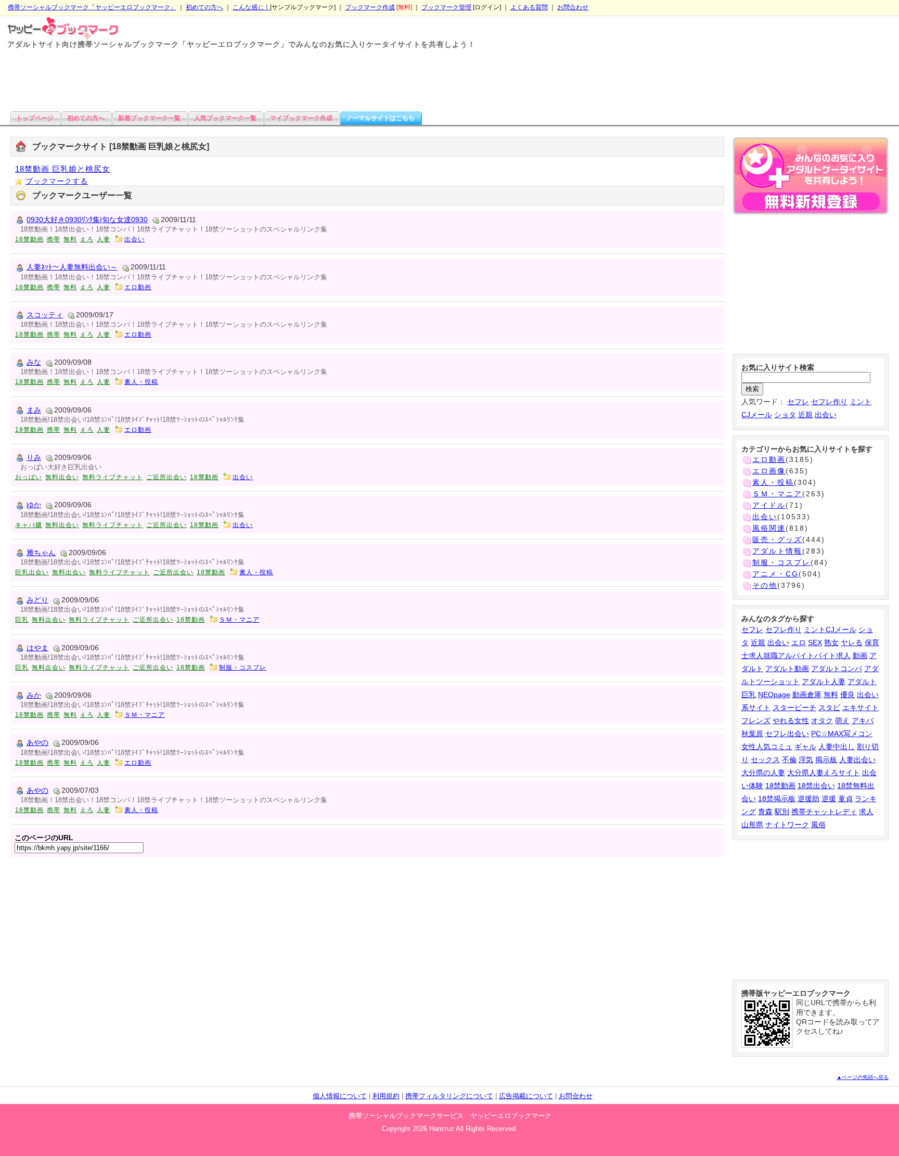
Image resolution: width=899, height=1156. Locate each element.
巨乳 (22, 619)
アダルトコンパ (836, 668)
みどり (37, 600)
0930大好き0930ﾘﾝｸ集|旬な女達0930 (87, 219)
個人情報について (340, 1096)
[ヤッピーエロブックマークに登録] (811, 177)
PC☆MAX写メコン (841, 733)
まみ (34, 410)
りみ (34, 457)
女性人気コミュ (766, 746)
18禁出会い (816, 785)
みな (34, 362)
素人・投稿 (141, 382)
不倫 (789, 759)
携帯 (53, 239)
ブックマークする (56, 181)
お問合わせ (572, 7)
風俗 (818, 824)
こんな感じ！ (251, 7)
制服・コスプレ (242, 667)
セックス (765, 759)
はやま (37, 648)
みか (34, 695)
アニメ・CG (775, 574)
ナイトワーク (787, 824)
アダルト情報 (777, 551)
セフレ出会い (787, 733)
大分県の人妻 (763, 772)
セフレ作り (829, 401)
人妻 (103, 239)
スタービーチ (794, 707)
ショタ (785, 414)
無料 (70, 239)
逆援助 (808, 798)
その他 (764, 585)
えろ (87, 239)
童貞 (845, 798)
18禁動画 (29, 239)
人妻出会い (857, 759)
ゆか (34, 504)
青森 (765, 811)
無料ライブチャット (112, 477)
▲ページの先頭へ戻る (863, 1077)
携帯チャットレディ (824, 811)
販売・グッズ (777, 539)
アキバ (863, 720)
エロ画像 (769, 471)
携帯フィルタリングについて (449, 1096)
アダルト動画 (787, 668)
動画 (860, 655)
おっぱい (28, 477)
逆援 (828, 798)
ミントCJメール (830, 629)
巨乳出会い (32, 572)
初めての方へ (204, 7)
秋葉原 (752, 733)
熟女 (831, 642)
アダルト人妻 (823, 681)
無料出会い (62, 477)
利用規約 (386, 1096)
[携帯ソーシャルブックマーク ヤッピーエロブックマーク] (59, 27)
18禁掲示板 (776, 798)
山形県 (752, 824)
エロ (798, 642)
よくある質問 (529, 7)
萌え (842, 720)
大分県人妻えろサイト (823, 772)
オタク (822, 720)
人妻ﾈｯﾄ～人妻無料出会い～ (72, 267)
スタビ (829, 707)
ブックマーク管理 (446, 7)
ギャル (805, 746)
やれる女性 (791, 720)
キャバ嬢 (28, 525)
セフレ (798, 401)
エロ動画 (137, 287)
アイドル (769, 505)
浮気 (806, 759)
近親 (805, 414)
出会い (134, 239)
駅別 (782, 811)
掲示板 (826, 759)
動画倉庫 (806, 694)
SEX (815, 642)
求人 (866, 811)
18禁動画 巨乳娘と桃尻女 (62, 168)
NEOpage (774, 694)
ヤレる (852, 642)
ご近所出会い (166, 477)
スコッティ (45, 315)
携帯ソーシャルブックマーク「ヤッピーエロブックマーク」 (92, 7)
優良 (847, 694)
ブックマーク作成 (370, 7)
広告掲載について (526, 1096)
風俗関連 (769, 528)
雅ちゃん (41, 552)
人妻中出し (836, 746)
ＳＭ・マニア (239, 619)
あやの (37, 742)
